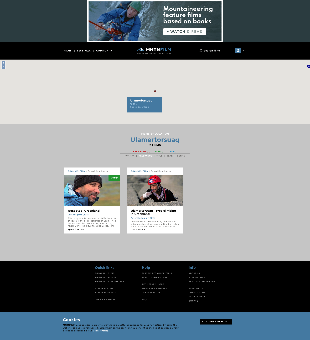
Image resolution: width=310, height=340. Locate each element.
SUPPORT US (196, 288)
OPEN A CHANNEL (105, 299)
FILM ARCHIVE (197, 277)
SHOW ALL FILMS (104, 273)
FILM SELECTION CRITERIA (157, 273)
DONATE (193, 301)
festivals (84, 50)
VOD (159, 151)
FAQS (145, 299)
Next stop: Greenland (84, 211)
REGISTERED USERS (153, 284)
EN (244, 50)
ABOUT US (194, 273)
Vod (113, 178)
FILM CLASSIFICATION (154, 277)
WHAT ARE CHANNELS (154, 288)
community (104, 50)
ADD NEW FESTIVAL (106, 292)
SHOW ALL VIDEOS (105, 277)
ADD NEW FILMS (104, 288)
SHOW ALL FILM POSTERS (109, 281)
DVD (172, 151)
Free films (141, 151)
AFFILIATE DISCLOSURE (202, 281)
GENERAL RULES (151, 292)
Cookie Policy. (101, 331)
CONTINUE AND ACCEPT (216, 321)
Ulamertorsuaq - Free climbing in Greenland (153, 212)
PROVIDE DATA (197, 296)
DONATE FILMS (197, 292)
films (68, 50)
